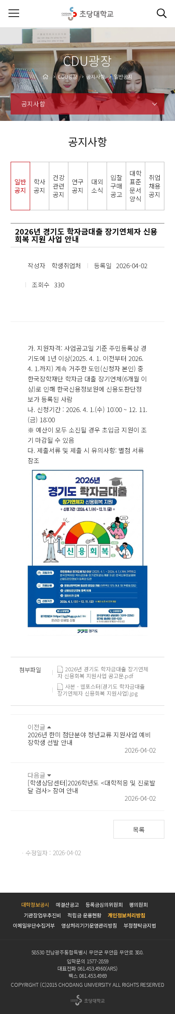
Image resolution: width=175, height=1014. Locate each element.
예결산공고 (67, 904)
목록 (139, 829)
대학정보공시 (35, 904)
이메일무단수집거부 (34, 925)
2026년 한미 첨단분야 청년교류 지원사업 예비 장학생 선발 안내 (89, 738)
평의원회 (138, 904)
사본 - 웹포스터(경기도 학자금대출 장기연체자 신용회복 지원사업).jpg (101, 686)
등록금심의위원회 (104, 904)
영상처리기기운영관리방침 (89, 925)
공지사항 (33, 103)
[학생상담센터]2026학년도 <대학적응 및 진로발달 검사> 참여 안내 (91, 786)
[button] (161, 13)
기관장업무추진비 (42, 915)
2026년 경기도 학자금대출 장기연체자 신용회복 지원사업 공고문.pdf (102, 669)
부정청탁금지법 (140, 925)
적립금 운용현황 (85, 915)
